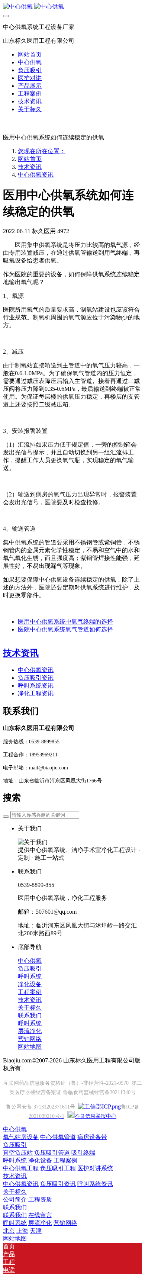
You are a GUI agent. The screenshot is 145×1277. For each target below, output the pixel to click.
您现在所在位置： (41, 151)
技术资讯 (30, 167)
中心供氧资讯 (36, 174)
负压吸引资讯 (36, 678)
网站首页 (30, 54)
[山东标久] (72, 7)
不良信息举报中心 (95, 1116)
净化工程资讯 (36, 693)
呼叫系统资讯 (36, 685)
